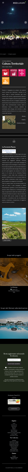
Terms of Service (18, 381)
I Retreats (14, 440)
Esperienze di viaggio (14, 441)
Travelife (14, 456)
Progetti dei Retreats (14, 445)
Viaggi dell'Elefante (14, 457)
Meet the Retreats (14, 449)
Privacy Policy (18, 373)
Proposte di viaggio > (21, 123)
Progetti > (24, 119)
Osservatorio (14, 426)
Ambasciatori (14, 448)
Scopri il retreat (7, 240)
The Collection (14, 438)
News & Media (14, 431)
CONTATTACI (14, 408)
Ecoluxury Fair (14, 424)
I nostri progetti (14, 434)
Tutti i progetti (3, 54)
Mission (14, 428)
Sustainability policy (14, 450)
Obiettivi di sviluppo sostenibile (14, 432)
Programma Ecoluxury (14, 444)
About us (14, 427)
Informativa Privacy (14, 435)
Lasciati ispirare (14, 447)
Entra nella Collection (14, 443)
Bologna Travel (14, 458)
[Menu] (3, 3)
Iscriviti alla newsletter (14, 364)
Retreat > (24, 116)
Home (14, 423)
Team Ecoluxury (14, 430)
